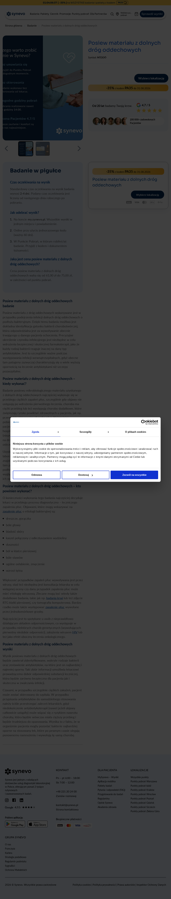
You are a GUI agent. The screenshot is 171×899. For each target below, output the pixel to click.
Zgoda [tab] (35, 431)
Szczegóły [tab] (85, 431)
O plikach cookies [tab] (135, 431)
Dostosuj (83, 474)
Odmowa (36, 474)
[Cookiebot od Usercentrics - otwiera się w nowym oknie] (143, 422)
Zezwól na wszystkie (134, 474)
